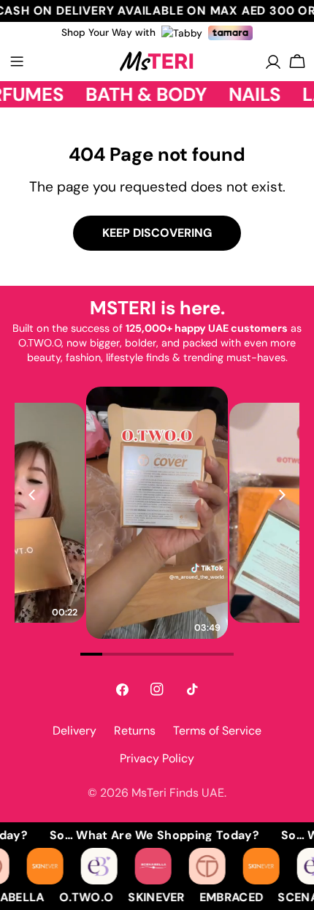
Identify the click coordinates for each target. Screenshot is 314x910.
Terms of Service (217, 730)
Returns (135, 730)
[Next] (281, 495)
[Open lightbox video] (157, 513)
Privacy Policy (157, 758)
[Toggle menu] (16, 61)
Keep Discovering (157, 232)
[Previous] (33, 495)
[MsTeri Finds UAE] (49, 866)
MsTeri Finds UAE (177, 792)
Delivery (74, 730)
